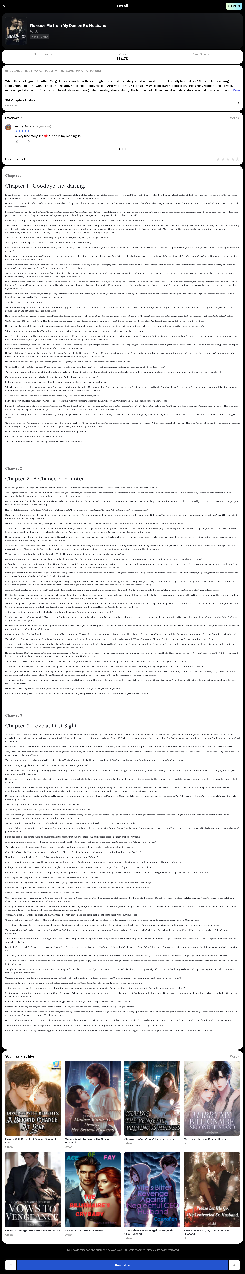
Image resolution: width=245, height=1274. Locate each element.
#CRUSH (95, 71)
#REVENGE (13, 71)
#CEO (48, 71)
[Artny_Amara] (8, 127)
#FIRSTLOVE (64, 71)
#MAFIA (82, 71)
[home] (4, 6)
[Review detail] (27, 141)
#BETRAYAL (33, 71)
